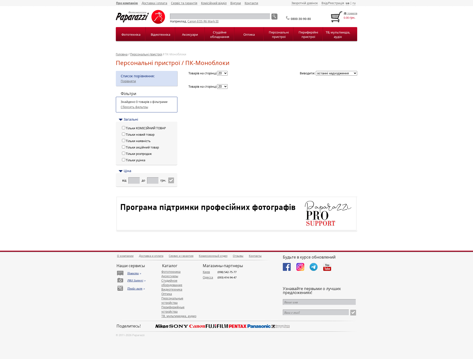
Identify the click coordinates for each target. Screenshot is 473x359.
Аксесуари (190, 34)
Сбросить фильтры (134, 107)
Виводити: (307, 73)
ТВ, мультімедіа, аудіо (338, 34)
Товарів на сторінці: (202, 73)
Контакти (251, 3)
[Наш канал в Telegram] (314, 267)
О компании (125, 256)
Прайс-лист (134, 288)
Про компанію (127, 3)
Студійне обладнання (219, 34)
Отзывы (238, 256)
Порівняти (128, 81)
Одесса (208, 277)
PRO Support (135, 280)
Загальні (131, 119)
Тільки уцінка (136, 160)
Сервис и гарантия (181, 256)
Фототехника (171, 272)
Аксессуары (169, 276)
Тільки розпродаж (139, 154)
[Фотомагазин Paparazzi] (140, 23)
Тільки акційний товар (143, 147)
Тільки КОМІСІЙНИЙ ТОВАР (146, 128)
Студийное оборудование (171, 282)
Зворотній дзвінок (304, 3)
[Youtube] (327, 267)
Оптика (249, 34)
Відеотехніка (160, 34)
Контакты (255, 256)
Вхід (324, 3)
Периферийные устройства (173, 309)
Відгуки (235, 3)
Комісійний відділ (214, 3)
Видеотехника (171, 289)
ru (354, 3)
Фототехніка (130, 34)
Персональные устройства (172, 300)
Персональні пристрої (279, 34)
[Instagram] (300, 267)
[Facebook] (287, 267)
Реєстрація (336, 3)
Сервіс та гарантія (184, 3)
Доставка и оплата (151, 256)
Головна (122, 54)
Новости (133, 273)
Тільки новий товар (141, 134)
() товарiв (350, 13)
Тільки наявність (139, 141)
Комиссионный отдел (213, 256)
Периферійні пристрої (308, 34)
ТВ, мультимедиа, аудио (178, 316)
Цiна (127, 171)
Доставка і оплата (154, 3)
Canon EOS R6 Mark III (203, 21)
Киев (206, 272)
